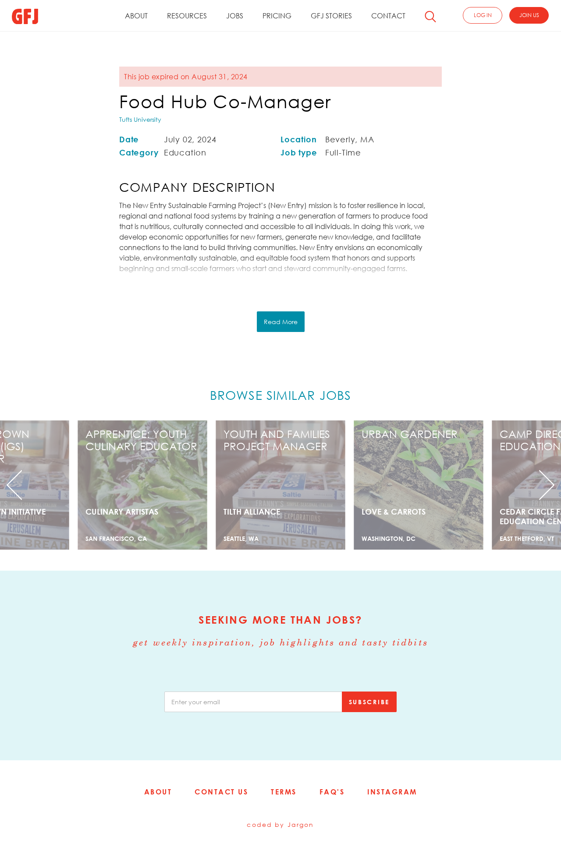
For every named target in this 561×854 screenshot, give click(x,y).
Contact (388, 15)
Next (519, 485)
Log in (483, 15)
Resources (187, 15)
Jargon (301, 824)
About (136, 15)
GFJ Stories (331, 15)
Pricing (277, 15)
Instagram (392, 791)
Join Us (529, 15)
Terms (284, 791)
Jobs (234, 15)
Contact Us (221, 791)
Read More (281, 321)
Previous (42, 485)
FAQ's (332, 791)
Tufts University (140, 119)
